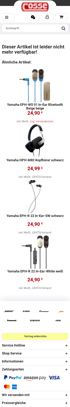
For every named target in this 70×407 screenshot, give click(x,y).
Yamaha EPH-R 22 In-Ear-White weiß (35, 272)
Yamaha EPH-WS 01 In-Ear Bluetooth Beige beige (35, 106)
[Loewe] (58, 320)
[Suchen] (63, 28)
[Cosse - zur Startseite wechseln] (35, 6)
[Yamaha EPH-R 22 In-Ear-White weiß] (35, 252)
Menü (8, 17)
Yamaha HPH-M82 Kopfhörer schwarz (35, 160)
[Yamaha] (26, 311)
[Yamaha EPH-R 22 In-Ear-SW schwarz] (35, 196)
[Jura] (61, 311)
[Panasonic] (12, 320)
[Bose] (9, 311)
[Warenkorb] (61, 17)
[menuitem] (8, 17)
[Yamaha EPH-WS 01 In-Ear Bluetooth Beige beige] (35, 85)
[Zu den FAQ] (33, 17)
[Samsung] (35, 320)
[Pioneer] (44, 311)
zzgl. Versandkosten (41, 121)
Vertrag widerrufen (35, 336)
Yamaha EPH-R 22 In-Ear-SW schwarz (35, 216)
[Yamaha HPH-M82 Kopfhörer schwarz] (35, 141)
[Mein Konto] (47, 17)
